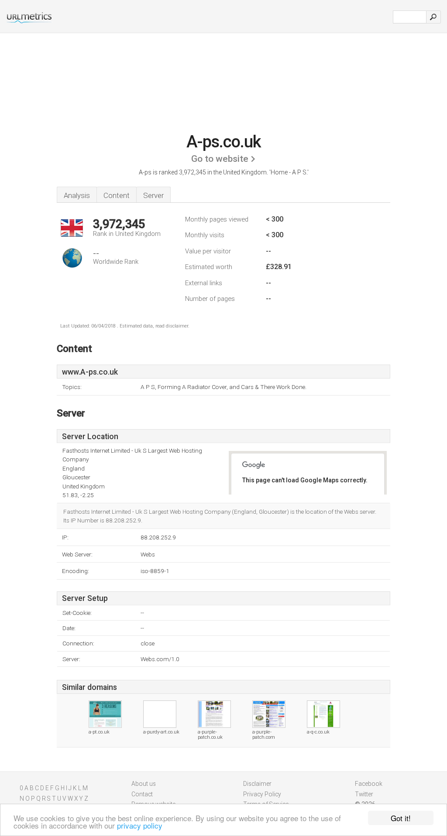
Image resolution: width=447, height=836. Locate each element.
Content (116, 195)
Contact (142, 794)
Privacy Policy (262, 794)
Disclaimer (257, 783)
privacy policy (139, 825)
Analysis (77, 195)
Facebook (368, 783)
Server (153, 195)
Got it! (401, 817)
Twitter (364, 794)
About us (143, 783)
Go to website (219, 159)
